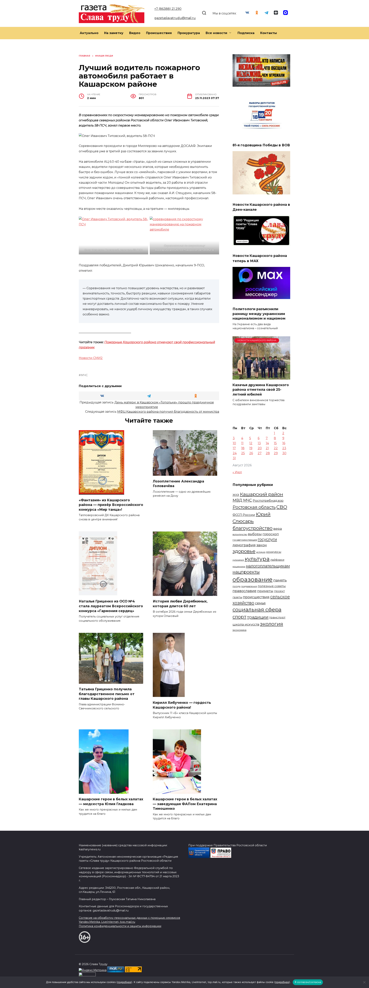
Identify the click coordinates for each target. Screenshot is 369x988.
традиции (257, 616)
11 (242, 443)
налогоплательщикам (268, 565)
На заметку (113, 33)
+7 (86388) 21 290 (167, 9)
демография (244, 545)
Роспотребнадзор (268, 500)
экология (271, 624)
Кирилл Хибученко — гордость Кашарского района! (182, 705)
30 (284, 453)
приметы (265, 591)
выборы (255, 534)
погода (236, 586)
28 (268, 453)
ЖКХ (236, 495)
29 (276, 453)
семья (260, 603)
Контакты (268, 33)
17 (234, 448)
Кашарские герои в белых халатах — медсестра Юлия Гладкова (111, 801)
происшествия (256, 597)
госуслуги (267, 539)
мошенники (239, 566)
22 (276, 448)
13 (259, 443)
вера (277, 528)
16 (283, 443)
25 (243, 453)
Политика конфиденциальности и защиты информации (120, 926)
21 (267, 448)
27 (260, 453)
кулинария (238, 560)
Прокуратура (189, 33)
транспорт (277, 617)
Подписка (246, 33)
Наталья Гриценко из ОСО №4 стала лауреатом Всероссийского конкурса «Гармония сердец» (111, 606)
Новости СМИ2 (91, 358)
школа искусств (246, 624)
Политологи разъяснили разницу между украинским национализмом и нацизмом (259, 313)
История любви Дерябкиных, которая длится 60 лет (180, 603)
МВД (237, 500)
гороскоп (271, 534)
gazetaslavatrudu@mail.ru (175, 18)
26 (251, 453)
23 (284, 448)
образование (253, 579)
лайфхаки (277, 559)
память (280, 580)
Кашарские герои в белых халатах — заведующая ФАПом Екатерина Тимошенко (185, 804)
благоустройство (253, 528)
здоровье (244, 551)
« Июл (237, 472)
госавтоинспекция (245, 539)
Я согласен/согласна (308, 982)
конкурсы (273, 552)
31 (234, 458)
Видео (134, 33)
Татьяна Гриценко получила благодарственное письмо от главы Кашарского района (107, 694)
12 (250, 443)
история (260, 552)
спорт (239, 617)
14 (267, 443)
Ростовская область (254, 507)
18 (242, 448)
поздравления (249, 586)
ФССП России (244, 515)
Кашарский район (261, 494)
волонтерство (240, 534)
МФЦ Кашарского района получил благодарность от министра (168, 411)
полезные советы (272, 586)
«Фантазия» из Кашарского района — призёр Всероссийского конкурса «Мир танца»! (111, 504)
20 (260, 448)
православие (244, 591)
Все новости (216, 33)
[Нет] (364, 982)
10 (234, 443)
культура (257, 559)
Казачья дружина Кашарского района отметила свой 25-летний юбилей (261, 389)
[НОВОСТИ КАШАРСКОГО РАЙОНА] (261, 377)
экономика (239, 630)
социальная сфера (257, 609)
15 (275, 443)
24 (235, 453)
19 (250, 448)
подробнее (124, 982)
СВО (281, 507)
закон (261, 545)
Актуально (89, 33)
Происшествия (159, 33)
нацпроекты (246, 572)
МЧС (84, 375)
